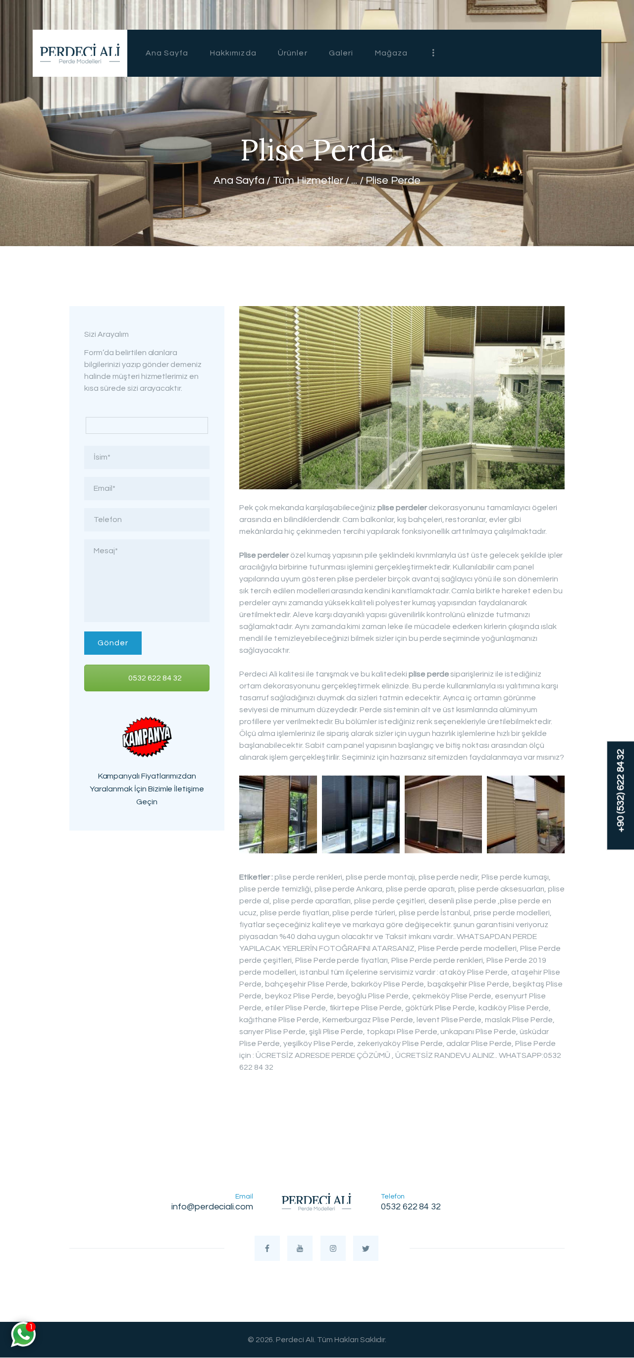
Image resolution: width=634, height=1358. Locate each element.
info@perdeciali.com (212, 1206)
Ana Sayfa (238, 180)
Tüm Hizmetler (308, 180)
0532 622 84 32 (154, 678)
